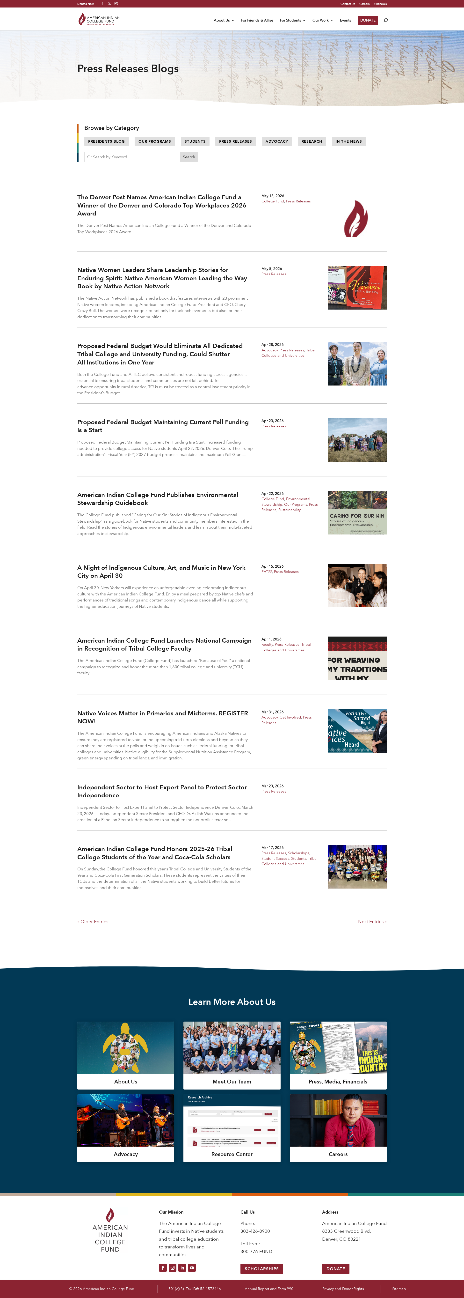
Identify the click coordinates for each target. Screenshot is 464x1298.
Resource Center (232, 1154)
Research (312, 141)
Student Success (275, 858)
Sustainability (289, 509)
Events (345, 20)
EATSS (266, 571)
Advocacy (277, 141)
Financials (380, 4)
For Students (290, 20)
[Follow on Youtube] (192, 1268)
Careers (364, 4)
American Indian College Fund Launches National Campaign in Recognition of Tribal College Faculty (164, 645)
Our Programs (154, 141)
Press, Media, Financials (338, 1081)
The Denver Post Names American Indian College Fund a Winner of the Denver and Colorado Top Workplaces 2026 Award (161, 205)
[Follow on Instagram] (172, 1268)
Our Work (320, 20)
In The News (349, 141)
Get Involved (290, 717)
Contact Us (348, 4)
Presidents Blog (106, 141)
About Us (222, 20)
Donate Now (85, 4)
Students (195, 141)
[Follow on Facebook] (163, 1268)
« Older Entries (92, 921)
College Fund (272, 201)
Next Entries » (372, 921)
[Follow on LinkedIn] (182, 1268)
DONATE (368, 20)
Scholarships (298, 853)
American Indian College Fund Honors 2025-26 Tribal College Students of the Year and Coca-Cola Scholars (154, 853)
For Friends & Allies (257, 20)
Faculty (267, 644)
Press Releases (235, 141)
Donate (335, 1268)
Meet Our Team (232, 1081)
